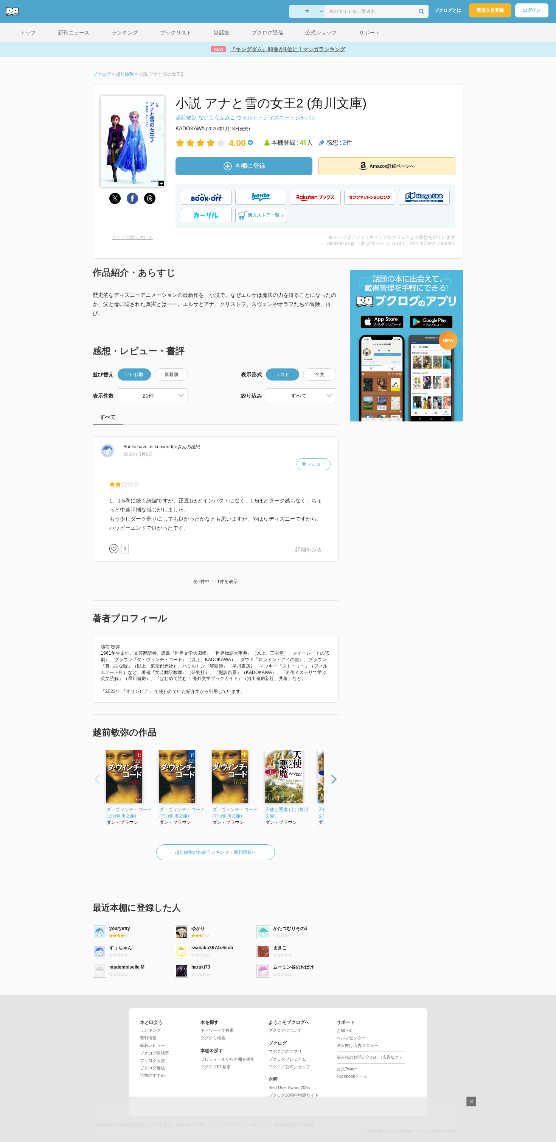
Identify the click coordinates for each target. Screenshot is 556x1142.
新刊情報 (148, 1038)
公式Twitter (347, 1069)
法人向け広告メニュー (357, 1045)
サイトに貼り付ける (132, 237)
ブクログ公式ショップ (289, 1066)
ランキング (150, 1030)
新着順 (171, 374)
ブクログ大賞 (152, 1060)
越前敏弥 (186, 117)
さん (154, 446)
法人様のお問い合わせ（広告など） (370, 1057)
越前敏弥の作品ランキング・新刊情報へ (215, 852)
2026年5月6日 (138, 454)
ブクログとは (447, 10)
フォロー (315, 464)
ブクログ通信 (152, 1068)
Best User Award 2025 (289, 1087)
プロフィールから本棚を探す (227, 1059)
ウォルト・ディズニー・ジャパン (276, 117)
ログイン (532, 10)
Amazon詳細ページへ (392, 166)
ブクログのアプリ (285, 1051)
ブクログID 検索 (215, 1066)
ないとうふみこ (216, 117)
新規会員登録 (490, 10)
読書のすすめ (152, 1075)
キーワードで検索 (217, 1030)
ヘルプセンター (351, 1038)
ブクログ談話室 (154, 1053)
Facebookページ (352, 1076)
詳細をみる (308, 549)
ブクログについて (285, 1030)
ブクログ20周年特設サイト (294, 1095)
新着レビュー (152, 1045)
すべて (108, 417)
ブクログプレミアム (287, 1059)
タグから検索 (212, 1038)
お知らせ (345, 1030)
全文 (319, 374)
